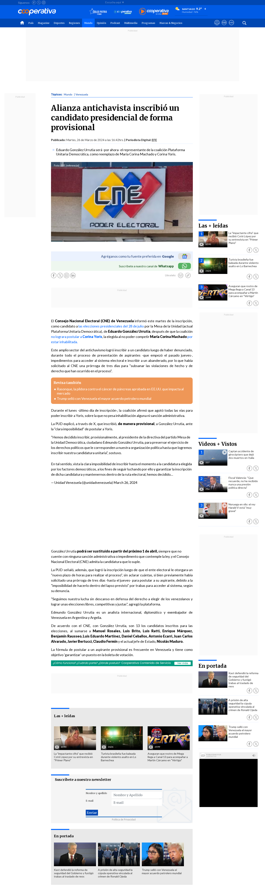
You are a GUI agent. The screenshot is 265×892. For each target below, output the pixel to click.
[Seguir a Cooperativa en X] (39, 2)
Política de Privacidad (124, 819)
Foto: (57, 165)
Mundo (88, 23)
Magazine (43, 23)
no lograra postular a (76, 336)
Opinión (101, 23)
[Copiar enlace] (188, 275)
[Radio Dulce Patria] (98, 11)
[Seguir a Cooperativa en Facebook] (34, 2)
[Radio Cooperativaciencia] (123, 12)
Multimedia (130, 23)
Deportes (59, 23)
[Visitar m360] (224, 26)
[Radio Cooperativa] (154, 12)
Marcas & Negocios (170, 23)
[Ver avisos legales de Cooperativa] (217, 26)
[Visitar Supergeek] (231, 26)
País (31, 23)
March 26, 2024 (125, 482)
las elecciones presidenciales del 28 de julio (111, 326)
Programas (148, 23)
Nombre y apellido (96, 793)
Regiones (74, 23)
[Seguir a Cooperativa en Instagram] (44, 2)
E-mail (89, 800)
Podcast (115, 23)
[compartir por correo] (180, 275)
